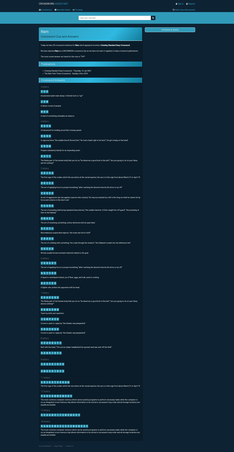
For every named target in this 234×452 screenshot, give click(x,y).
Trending (78, 10)
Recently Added (63, 10)
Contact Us (69, 446)
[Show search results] (153, 18)
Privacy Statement (45, 446)
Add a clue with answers (184, 10)
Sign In (180, 4)
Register (191, 4)
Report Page (58, 446)
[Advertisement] (170, 48)
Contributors (46, 10)
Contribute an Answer (170, 30)
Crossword (53, 3)
